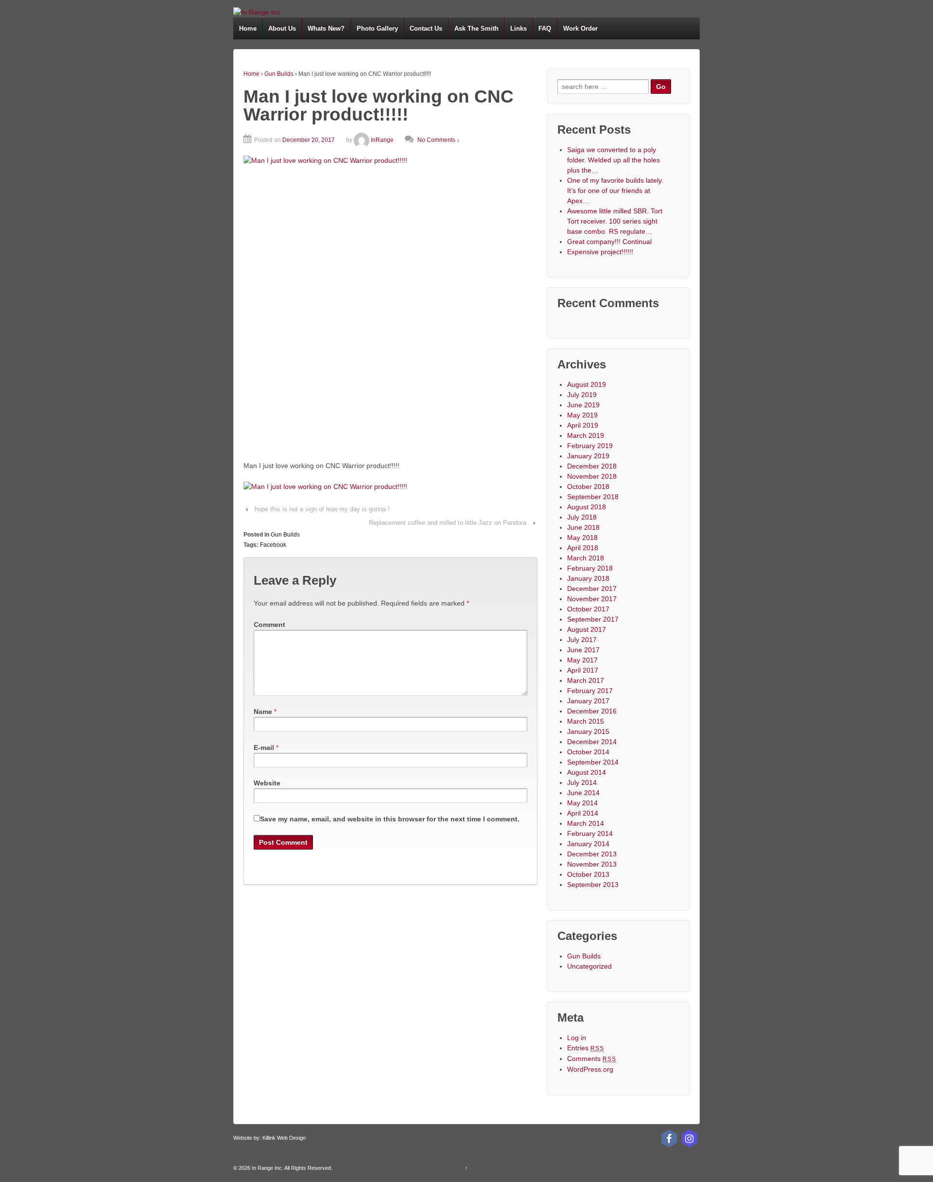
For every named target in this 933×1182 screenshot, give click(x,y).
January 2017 (588, 701)
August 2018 (586, 507)
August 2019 (586, 384)
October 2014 (588, 752)
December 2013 (592, 854)
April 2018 (582, 548)
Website (267, 783)
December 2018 (592, 466)
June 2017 (583, 650)
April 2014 (582, 813)
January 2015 (588, 731)
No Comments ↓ (438, 140)
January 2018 (588, 578)
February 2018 (590, 568)
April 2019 (582, 425)
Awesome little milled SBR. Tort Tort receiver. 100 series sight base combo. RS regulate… (614, 221)
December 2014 (592, 742)
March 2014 (585, 823)
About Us (282, 28)
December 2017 (592, 588)
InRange (382, 140)
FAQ (544, 28)
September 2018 (593, 497)
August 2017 (586, 629)
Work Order (580, 28)
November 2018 (592, 476)
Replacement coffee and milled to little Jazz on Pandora (447, 522)
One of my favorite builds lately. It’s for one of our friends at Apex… (615, 190)
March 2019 (585, 435)
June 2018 (583, 527)
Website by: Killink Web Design (269, 1138)
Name (263, 711)
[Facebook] (669, 1138)
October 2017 (588, 609)
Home (248, 28)
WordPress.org (590, 1069)
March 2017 (585, 680)
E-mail (264, 747)
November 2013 (592, 864)
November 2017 (592, 599)
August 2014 (586, 772)
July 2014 (582, 782)
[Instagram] (689, 1138)
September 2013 (593, 884)
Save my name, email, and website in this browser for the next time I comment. (389, 819)
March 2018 (585, 558)
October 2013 (588, 874)
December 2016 (592, 711)
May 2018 (582, 537)
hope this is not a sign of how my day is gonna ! (322, 509)
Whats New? (326, 28)
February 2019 (590, 446)
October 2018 (588, 486)
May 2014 (582, 803)
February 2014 (590, 833)
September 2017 (593, 619)
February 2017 (590, 691)
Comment (269, 624)
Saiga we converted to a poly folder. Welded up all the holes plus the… (613, 160)
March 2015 (585, 721)
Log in (576, 1038)
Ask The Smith (476, 28)
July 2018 (582, 517)
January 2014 (588, 844)
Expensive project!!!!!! (600, 252)
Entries (586, 1048)
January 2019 (588, 456)
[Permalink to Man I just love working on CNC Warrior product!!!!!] (390, 303)
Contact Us (426, 28)
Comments (592, 1058)
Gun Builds (279, 73)
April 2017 (582, 670)
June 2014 (583, 793)
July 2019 (582, 395)
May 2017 (582, 660)
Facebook (273, 544)
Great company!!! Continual (609, 241)
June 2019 (583, 405)
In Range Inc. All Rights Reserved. (291, 1168)
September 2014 (593, 762)
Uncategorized (589, 966)
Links (518, 28)
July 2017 (582, 639)
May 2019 (582, 415)
